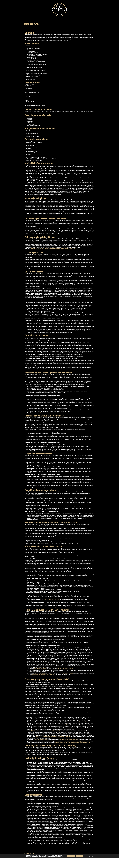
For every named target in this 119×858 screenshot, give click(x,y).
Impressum (26, 853)
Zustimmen (71, 856)
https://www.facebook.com (41, 739)
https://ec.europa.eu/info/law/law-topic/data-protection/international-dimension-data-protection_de (53, 248)
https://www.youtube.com (40, 673)
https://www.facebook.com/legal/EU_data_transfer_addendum (75, 741)
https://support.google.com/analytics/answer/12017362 (53, 607)
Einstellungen (31, 856)
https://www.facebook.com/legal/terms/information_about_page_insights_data (53, 736)
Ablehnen (79, 856)
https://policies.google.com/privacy (51, 599)
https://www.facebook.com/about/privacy (68, 739)
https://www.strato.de (42, 412)
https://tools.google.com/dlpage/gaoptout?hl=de (43, 674)
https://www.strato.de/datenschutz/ (62, 412)
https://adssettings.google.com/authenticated (47, 676)
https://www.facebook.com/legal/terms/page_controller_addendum (46, 730)
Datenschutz (32, 853)
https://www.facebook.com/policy (79, 721)
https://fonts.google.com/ (40, 668)
